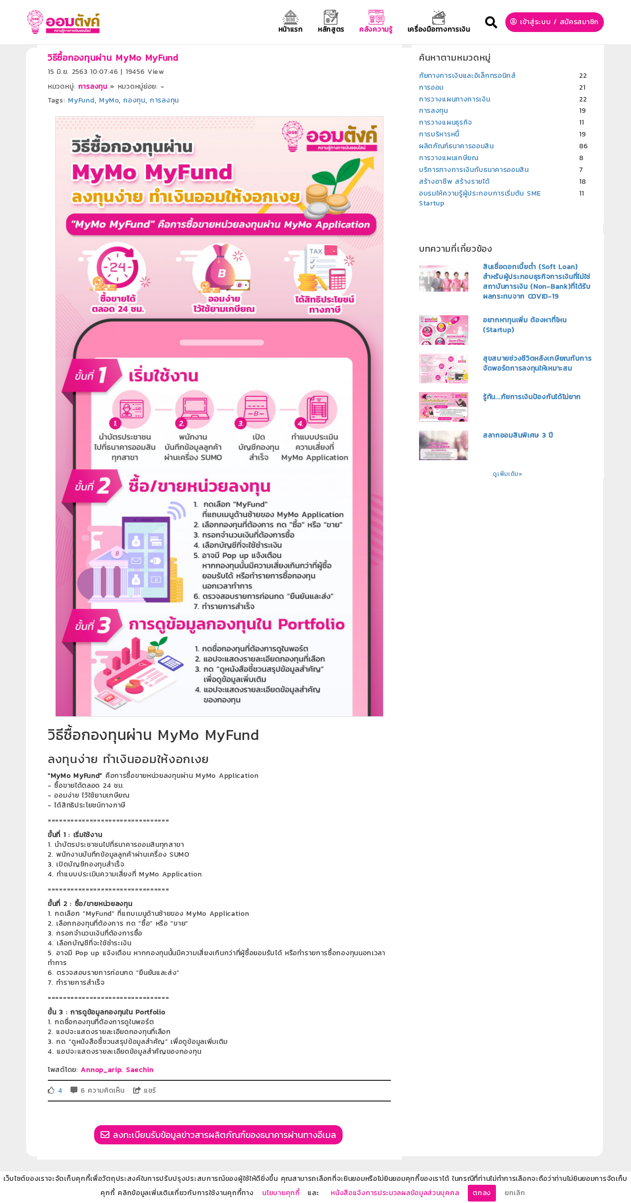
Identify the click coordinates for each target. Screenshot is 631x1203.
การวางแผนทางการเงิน (455, 99)
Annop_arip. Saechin (117, 1070)
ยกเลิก (515, 1193)
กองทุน (134, 100)
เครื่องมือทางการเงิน (439, 29)
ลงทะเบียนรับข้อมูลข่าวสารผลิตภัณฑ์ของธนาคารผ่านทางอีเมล (222, 1134)
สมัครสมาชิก (579, 22)
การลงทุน (92, 86)
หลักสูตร (331, 29)
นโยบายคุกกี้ (281, 1193)
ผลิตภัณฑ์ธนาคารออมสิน (456, 146)
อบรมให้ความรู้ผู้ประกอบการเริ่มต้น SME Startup (480, 198)
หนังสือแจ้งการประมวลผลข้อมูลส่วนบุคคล (395, 1193)
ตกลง (482, 1193)
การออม (431, 87)
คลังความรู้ (376, 29)
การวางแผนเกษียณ (449, 158)
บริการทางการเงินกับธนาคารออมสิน (474, 170)
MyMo (109, 100)
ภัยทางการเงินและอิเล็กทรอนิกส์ (467, 75)
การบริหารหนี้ (439, 134)
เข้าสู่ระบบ (535, 22)
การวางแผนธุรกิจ (445, 122)
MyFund (81, 100)
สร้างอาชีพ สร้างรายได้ (454, 181)
